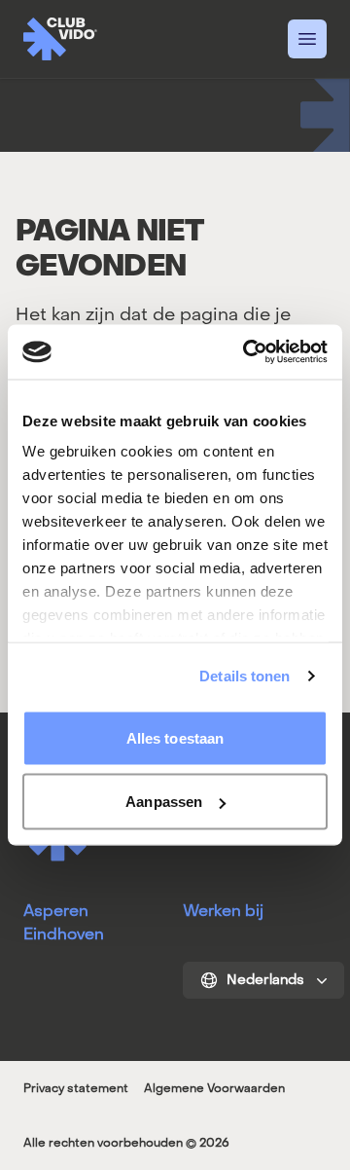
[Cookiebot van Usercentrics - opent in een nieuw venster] (247, 352)
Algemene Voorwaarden (214, 1088)
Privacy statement (75, 1088)
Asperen (55, 910)
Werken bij (223, 910)
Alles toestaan (175, 737)
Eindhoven (63, 934)
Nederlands (265, 979)
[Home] (60, 39)
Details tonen (244, 676)
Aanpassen (163, 801)
